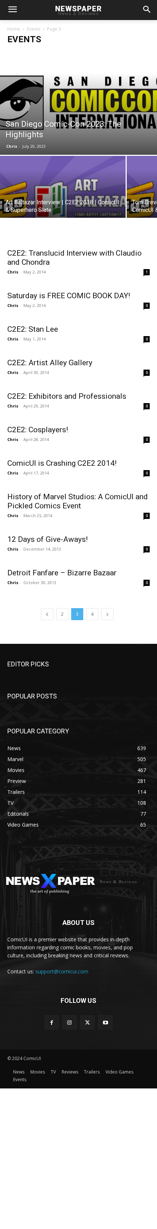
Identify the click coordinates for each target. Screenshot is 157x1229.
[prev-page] (47, 614)
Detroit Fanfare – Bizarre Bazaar (61, 572)
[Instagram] (69, 1022)
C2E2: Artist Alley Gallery (49, 362)
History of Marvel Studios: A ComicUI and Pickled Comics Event (77, 501)
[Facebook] (52, 1022)
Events (33, 29)
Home (13, 29)
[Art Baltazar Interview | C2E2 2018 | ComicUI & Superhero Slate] (63, 202)
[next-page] (107, 614)
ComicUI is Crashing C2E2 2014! (61, 463)
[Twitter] (87, 1022)
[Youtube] (105, 1022)
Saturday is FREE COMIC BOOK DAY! (68, 295)
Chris (11, 146)
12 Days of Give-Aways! (47, 539)
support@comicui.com (61, 971)
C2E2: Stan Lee (32, 329)
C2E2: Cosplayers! (37, 429)
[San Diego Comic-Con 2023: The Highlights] (78, 102)
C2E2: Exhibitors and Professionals (66, 396)
